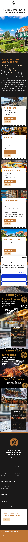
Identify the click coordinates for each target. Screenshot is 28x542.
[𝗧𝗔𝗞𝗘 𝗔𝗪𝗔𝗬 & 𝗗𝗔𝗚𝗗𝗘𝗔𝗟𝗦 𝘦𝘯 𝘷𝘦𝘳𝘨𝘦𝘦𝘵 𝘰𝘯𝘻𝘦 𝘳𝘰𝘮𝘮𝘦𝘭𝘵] (14, 335)
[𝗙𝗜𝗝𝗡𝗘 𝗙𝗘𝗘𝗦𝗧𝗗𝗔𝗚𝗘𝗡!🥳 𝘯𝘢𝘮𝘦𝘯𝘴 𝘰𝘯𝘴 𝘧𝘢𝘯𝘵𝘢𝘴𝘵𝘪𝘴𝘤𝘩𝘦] (14, 390)
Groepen (3, 478)
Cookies (3, 535)
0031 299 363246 (15, 454)
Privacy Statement (5, 538)
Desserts (3, 473)
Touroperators (17, 473)
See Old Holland (5, 486)
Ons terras (16, 466)
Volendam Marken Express (7, 484)
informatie (9, 118)
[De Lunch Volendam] (14, 3)
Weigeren (14, 283)
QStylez (8, 540)
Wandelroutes (17, 475)
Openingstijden (4, 501)
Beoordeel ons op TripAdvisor (8, 506)
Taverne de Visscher (6, 491)
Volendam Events (5, 488)
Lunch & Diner (17, 471)
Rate (7, 519)
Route (2, 504)
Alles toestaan (14, 276)
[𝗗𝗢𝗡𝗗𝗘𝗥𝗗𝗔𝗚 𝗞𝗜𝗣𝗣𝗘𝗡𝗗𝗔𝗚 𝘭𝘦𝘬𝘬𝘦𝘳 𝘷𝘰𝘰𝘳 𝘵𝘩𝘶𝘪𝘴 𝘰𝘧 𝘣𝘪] (14, 363)
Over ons (3, 497)
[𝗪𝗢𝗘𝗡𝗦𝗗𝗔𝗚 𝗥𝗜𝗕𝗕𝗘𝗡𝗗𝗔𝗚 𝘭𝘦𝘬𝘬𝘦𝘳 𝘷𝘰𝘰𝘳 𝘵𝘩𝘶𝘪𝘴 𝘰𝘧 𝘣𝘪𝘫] (14, 307)
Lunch (2, 466)
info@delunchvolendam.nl (16, 457)
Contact (7, 121)
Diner (2, 469)
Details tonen (21, 272)
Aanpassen (13, 279)
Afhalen (3, 475)
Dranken (3, 471)
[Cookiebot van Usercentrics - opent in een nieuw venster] (21, 257)
